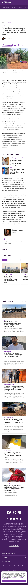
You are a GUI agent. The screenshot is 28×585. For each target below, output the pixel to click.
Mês (17, 260)
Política (20, 7)
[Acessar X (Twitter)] (8, 519)
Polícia (9, 22)
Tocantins (14, 7)
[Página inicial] (14, 513)
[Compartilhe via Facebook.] (15, 45)
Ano (23, 260)
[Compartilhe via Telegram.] (22, 45)
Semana (11, 260)
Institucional (6, 561)
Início (3, 22)
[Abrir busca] (25, 2)
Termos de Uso (7, 566)
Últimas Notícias (5, 7)
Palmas (9, 252)
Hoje (4, 260)
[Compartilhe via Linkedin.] (25, 45)
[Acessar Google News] (20, 519)
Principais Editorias (8, 554)
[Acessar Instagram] (4, 239)
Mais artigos (23, 301)
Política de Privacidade (19, 566)
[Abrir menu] (2, 2)
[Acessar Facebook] (14, 519)
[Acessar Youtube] (17, 519)
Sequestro (15, 252)
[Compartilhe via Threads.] (18, 45)
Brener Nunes (8, 38)
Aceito (14, 581)
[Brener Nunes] (3, 38)
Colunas (5, 557)
